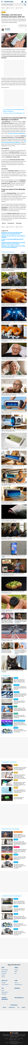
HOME (2, 10)
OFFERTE (16, 677)
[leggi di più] (26, 29)
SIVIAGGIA (18, 1035)
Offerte (3, 976)
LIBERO (3, 1034)
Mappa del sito (12, 1007)
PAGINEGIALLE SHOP (18, 1034)
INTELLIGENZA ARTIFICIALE (19, 720)
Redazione (17, 988)
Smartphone (10, 223)
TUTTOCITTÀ (11, 1035)
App (15, 973)
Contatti (23, 1007)
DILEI (15, 1035)
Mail (22, 3)
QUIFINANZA (23, 1035)
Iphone (4, 223)
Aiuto (18, 1039)
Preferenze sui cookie (12, 1039)
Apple (16, 971)
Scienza (3, 975)
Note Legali (11, 1038)
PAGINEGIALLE (11, 1034)
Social (3, 990)
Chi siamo (6, 1038)
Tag (18, 1007)
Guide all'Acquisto (18, 984)
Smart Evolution (5, 984)
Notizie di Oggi (5, 969)
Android (16, 969)
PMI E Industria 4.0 (19, 997)
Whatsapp (18, 223)
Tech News (4, 973)
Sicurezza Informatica (5, 998)
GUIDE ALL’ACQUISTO (18, 831)
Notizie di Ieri (4, 971)
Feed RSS (4, 1007)
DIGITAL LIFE (16, 847)
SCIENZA (15, 713)
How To (16, 982)
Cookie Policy (20, 1038)
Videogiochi (4, 993)
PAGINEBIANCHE (6, 1035)
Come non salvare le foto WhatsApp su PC (14, 113)
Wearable (4, 982)
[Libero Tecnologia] (14, 1004)
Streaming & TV (5, 992)
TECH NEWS (16, 692)
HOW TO (5, 10)
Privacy (16, 1038)
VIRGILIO (7, 1034)
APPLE (15, 706)
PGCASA (24, 1034)
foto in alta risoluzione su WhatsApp (16, 133)
